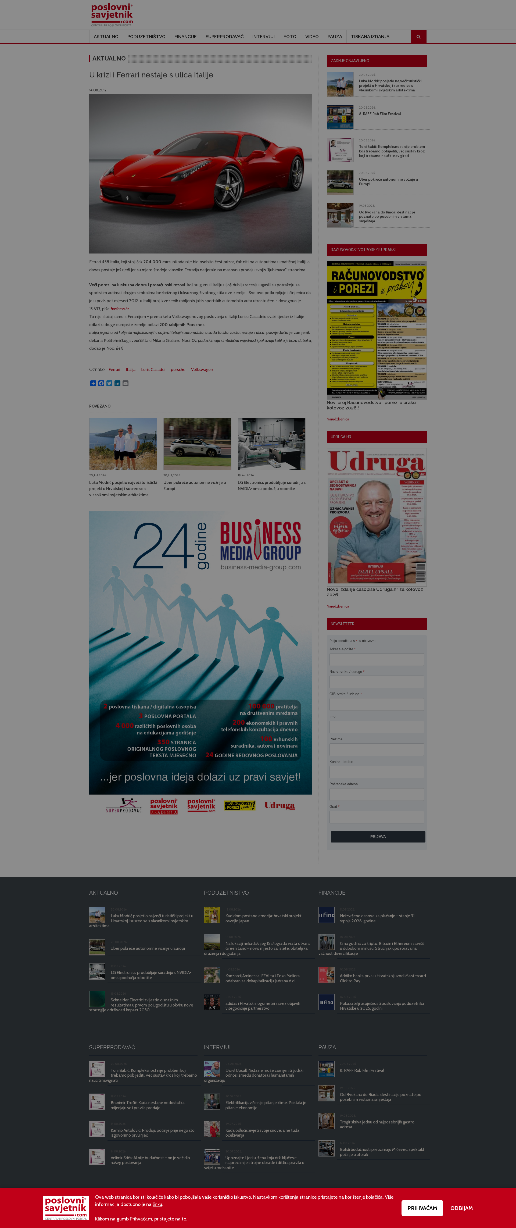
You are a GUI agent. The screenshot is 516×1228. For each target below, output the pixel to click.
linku (157, 1204)
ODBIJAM (461, 1208)
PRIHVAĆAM (422, 1208)
